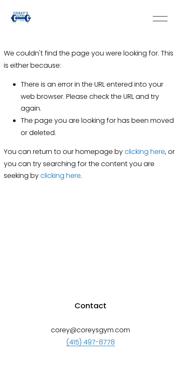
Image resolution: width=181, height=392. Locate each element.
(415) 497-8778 (90, 342)
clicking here (145, 151)
